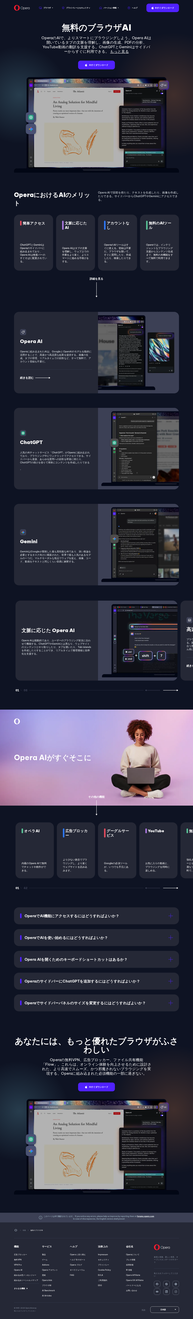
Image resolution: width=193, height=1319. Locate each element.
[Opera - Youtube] (157, 1291)
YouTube (156, 831)
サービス (47, 1246)
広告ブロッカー (76, 833)
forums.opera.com (145, 1216)
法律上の (103, 1246)
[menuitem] (46, 8)
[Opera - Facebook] (157, 1284)
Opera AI (31, 341)
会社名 (129, 1246)
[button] (162, 8)
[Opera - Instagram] (176, 1291)
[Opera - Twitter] (176, 1284)
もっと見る (119, 51)
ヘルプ (73, 1246)
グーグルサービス (118, 833)
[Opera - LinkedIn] (166, 1291)
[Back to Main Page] (22, 8)
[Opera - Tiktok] (166, 1284)
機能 (16, 1246)
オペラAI (32, 831)
